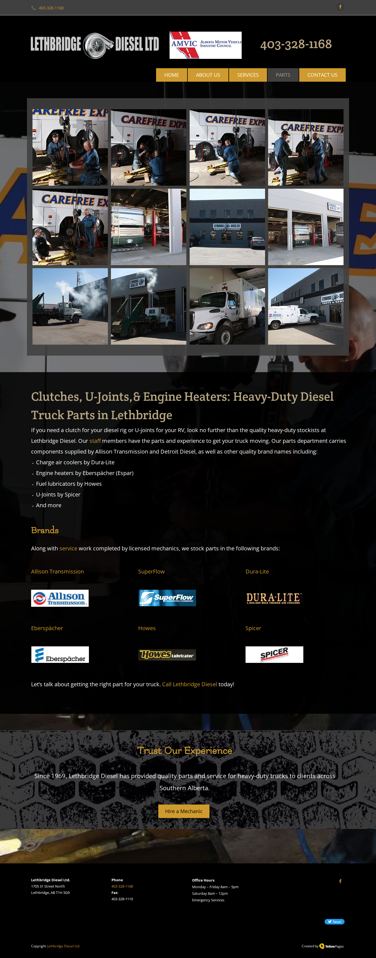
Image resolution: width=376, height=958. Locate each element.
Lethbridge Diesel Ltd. (63, 946)
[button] (70, 147)
